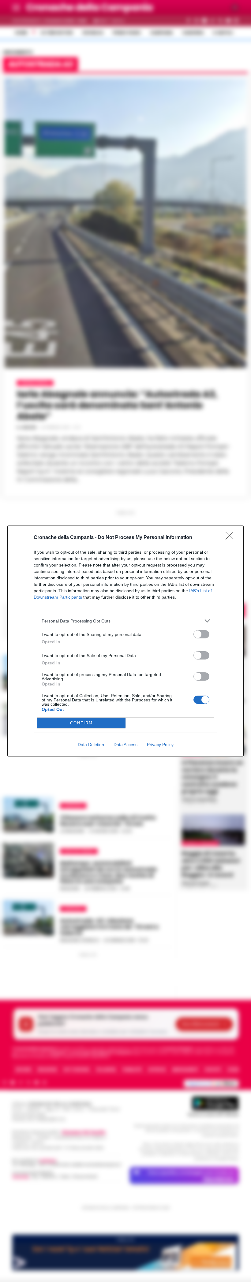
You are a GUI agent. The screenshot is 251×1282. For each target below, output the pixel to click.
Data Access (125, 744)
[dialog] (125, 641)
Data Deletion (91, 744)
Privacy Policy (160, 744)
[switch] (201, 634)
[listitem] (125, 621)
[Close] (231, 538)
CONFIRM (81, 723)
